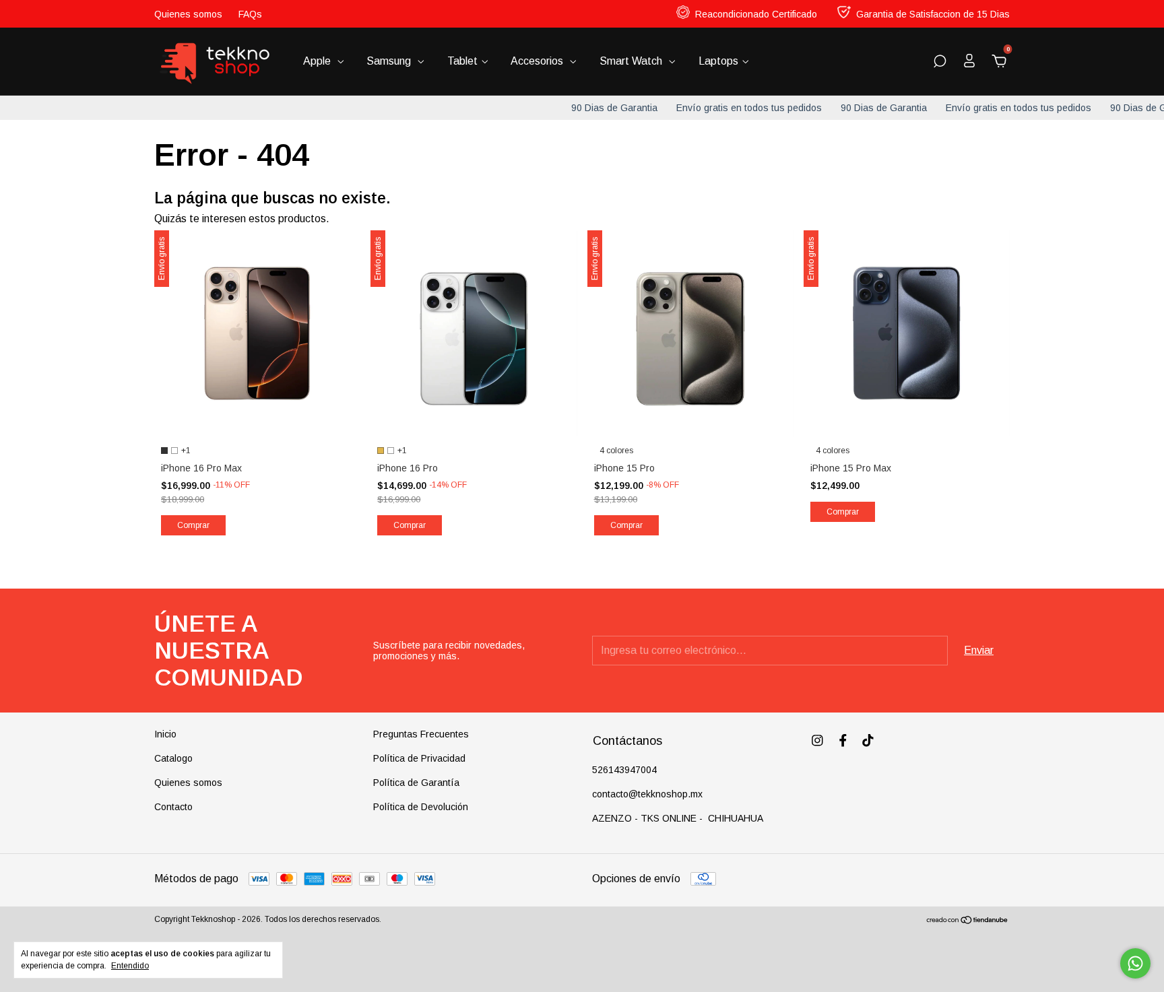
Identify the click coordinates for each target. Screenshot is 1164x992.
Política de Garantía (416, 782)
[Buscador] (940, 61)
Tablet (462, 61)
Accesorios (538, 61)
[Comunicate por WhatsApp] (1135, 963)
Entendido (130, 965)
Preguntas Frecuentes (421, 734)
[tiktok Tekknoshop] (868, 740)
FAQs (250, 14)
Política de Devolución (420, 806)
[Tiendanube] (968, 921)
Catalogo (173, 758)
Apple (318, 61)
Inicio (165, 734)
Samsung (390, 61)
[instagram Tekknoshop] (817, 740)
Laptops (718, 61)
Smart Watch (632, 61)
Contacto (173, 806)
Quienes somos (188, 14)
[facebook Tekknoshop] (843, 740)
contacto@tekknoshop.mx (647, 794)
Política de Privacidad (419, 758)
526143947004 (624, 769)
